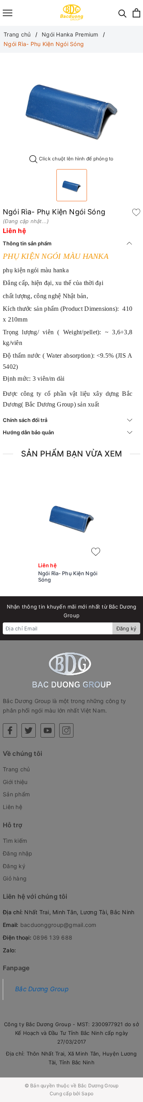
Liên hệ (12, 806)
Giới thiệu (15, 781)
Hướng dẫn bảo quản (28, 432)
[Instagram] (66, 730)
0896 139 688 (52, 937)
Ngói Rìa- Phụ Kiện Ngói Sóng (67, 576)
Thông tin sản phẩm (27, 243)
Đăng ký (126, 628)
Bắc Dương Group (42, 989)
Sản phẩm (16, 794)
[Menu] (7, 13)
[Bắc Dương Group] (72, 13)
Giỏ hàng (15, 878)
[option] (71, 106)
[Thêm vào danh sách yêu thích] (95, 551)
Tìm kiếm (15, 840)
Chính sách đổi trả (25, 420)
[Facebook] (10, 730)
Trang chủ (16, 769)
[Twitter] (28, 730)
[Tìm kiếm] (122, 13)
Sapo (87, 1093)
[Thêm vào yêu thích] (136, 212)
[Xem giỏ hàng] (136, 12)
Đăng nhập (17, 853)
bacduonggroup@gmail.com (58, 924)
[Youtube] (48, 730)
